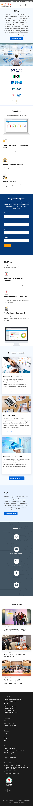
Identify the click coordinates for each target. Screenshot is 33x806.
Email (6, 229)
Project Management (9, 710)
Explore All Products (16, 478)
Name (6, 221)
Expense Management (10, 706)
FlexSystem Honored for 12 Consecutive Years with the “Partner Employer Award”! (13, 682)
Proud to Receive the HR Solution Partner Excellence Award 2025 (15, 630)
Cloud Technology (9, 723)
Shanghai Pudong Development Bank (14, 751)
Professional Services (10, 725)
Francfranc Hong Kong (10, 757)
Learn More (6, 391)
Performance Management (11, 712)
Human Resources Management (12, 700)
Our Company (7, 734)
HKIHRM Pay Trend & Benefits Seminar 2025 (14, 655)
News (5, 736)
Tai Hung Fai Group (9, 755)
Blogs (5, 738)
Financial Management (10, 704)
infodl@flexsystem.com (26, 1)
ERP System (7, 721)
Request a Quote (11, 513)
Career (6, 740)
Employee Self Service (10, 702)
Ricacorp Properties (9, 749)
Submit (7, 246)
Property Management (10, 708)
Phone (6, 237)
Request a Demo (16, 38)
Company (7, 213)
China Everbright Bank (10, 753)
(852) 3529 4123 (13, 1)
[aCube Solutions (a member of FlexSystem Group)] (6, 5)
